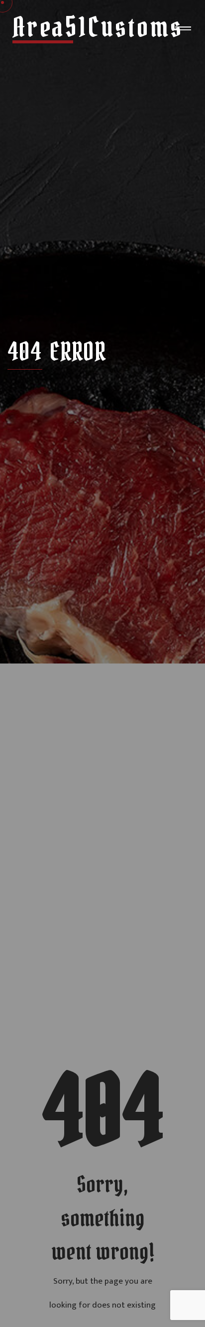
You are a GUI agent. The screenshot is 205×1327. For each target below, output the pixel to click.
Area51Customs (97, 27)
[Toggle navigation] (183, 30)
